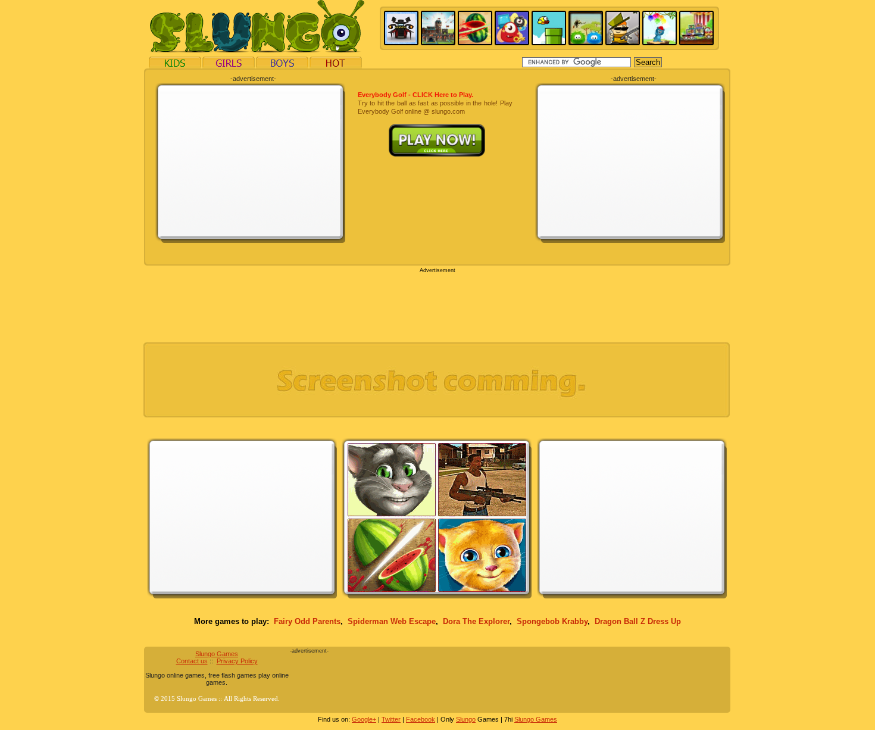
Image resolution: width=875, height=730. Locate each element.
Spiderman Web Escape (392, 621)
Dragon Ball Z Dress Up (638, 621)
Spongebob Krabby (552, 621)
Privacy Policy (237, 661)
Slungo (466, 719)
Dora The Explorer (476, 621)
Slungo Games (216, 653)
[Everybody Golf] (435, 128)
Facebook (420, 719)
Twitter (391, 719)
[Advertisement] (250, 162)
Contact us (192, 661)
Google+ (364, 719)
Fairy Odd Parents (307, 621)
